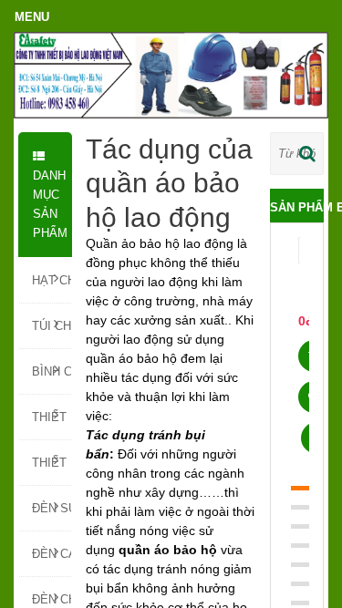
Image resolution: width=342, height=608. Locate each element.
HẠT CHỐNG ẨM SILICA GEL (51, 280)
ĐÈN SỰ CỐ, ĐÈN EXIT (51, 508)
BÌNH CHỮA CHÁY (51, 371)
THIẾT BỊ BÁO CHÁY (51, 462)
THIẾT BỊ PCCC (51, 417)
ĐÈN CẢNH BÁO (51, 554)
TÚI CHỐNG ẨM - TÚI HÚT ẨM (51, 326)
